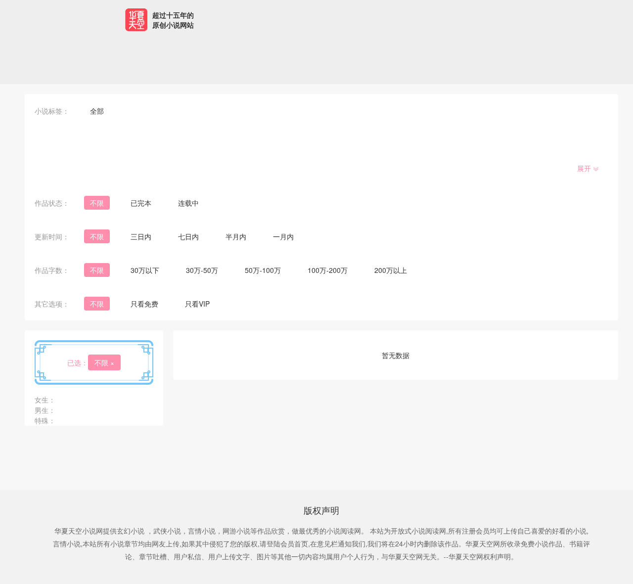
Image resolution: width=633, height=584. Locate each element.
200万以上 (390, 270)
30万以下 (145, 270)
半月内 (236, 236)
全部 (97, 111)
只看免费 (144, 304)
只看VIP (197, 304)
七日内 (188, 236)
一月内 (283, 236)
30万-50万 (202, 270)
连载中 (188, 203)
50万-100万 (263, 270)
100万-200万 (328, 270)
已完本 (141, 203)
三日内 (141, 236)
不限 (97, 203)
